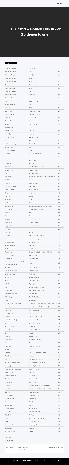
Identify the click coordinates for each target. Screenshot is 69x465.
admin (9, 437)
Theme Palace (58, 461)
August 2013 (9, 440)
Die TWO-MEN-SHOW (24, 461)
